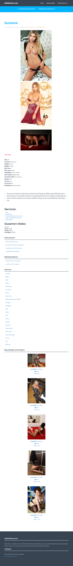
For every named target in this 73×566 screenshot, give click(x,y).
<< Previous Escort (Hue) (26, 9)
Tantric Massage (10, 334)
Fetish (7, 293)
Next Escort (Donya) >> (47, 9)
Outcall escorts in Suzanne (13, 261)
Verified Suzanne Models (12, 251)
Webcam (7, 344)
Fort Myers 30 (36, 479)
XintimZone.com (11, 3)
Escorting (8, 289)
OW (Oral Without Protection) (13, 216)
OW (6, 309)
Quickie (7, 322)
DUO (6, 212)
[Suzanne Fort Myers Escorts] (36, 55)
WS (6, 341)
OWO (7, 312)
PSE (6, 315)
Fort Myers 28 (36, 371)
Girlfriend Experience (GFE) (12, 299)
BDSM (7, 276)
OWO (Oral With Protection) (13, 218)
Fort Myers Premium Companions (14, 245)
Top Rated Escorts (62, 3)
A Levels (7, 273)
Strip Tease (8, 331)
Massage (7, 302)
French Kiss (8, 296)
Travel (7, 338)
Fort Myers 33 (36, 407)
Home (42, 3)
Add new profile (50, 3)
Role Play (8, 325)
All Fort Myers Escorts (11, 241)
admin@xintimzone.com (10, 556)
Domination (8, 214)
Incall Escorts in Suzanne (12, 264)
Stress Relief (9, 219)
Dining (7, 283)
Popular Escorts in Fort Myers (13, 248)
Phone (7, 318)
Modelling (8, 305)
